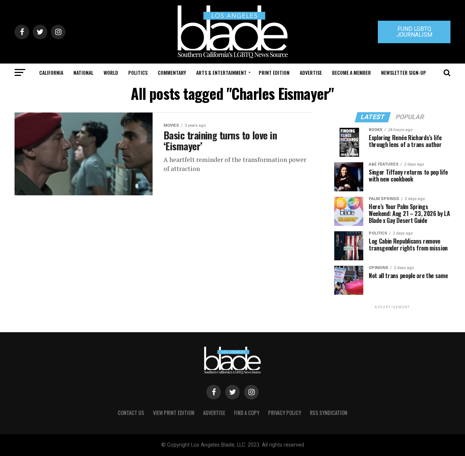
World (111, 72)
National (83, 72)
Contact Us (131, 412)
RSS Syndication (328, 412)
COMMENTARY (172, 72)
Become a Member (351, 72)
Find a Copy (246, 412)
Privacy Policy (284, 412)
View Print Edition (173, 412)
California (51, 72)
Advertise (311, 72)
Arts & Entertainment (221, 72)
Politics (137, 72)
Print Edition (274, 72)
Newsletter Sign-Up (403, 72)
